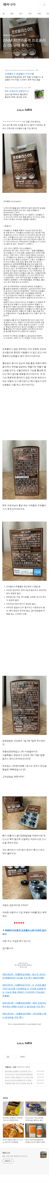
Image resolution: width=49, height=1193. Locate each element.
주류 (30, 14)
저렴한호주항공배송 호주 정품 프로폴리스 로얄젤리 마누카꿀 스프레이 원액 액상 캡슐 (24, 78)
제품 (14, 1067)
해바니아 (9, 4)
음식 (21, 14)
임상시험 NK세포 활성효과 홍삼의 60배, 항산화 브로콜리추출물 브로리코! (16, 95)
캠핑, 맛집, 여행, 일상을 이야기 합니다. (15, 1156)
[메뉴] (44, 4)
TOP (44, 1191)
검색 (39, 5)
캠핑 (12, 14)
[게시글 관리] (14, 1057)
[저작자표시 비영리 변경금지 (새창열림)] (30, 1057)
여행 (39, 14)
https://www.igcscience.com (16, 88)
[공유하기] (11, 1057)
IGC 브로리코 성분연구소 (17, 91)
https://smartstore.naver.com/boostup (19, 70)
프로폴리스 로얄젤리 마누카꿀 (19, 73)
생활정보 (8, 1067)
